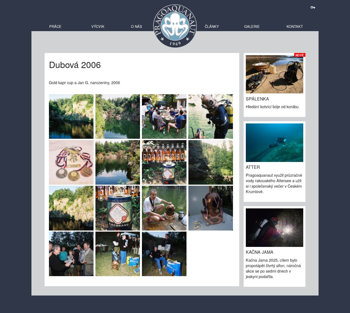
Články (212, 26)
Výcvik (97, 26)
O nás (136, 26)
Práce (55, 26)
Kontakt (295, 26)
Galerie (252, 26)
